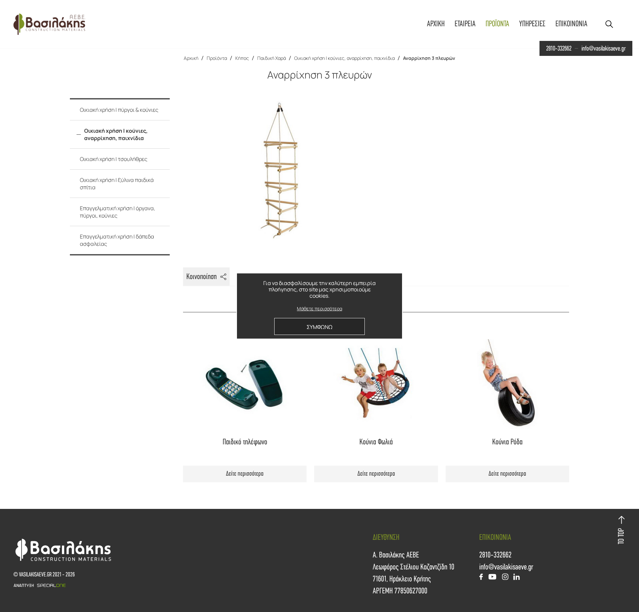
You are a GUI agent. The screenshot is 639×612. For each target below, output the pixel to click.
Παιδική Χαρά (271, 58)
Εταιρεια (465, 24)
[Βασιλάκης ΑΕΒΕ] (49, 24)
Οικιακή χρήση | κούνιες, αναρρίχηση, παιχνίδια (344, 58)
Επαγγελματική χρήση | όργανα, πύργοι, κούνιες (117, 212)
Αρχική (191, 58)
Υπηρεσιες (532, 24)
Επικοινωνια (571, 24)
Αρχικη (436, 24)
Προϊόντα (217, 58)
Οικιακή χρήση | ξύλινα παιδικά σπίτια (116, 183)
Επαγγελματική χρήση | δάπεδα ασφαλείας (117, 240)
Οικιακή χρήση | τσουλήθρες (113, 159)
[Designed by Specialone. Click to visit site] (166, 585)
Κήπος (242, 58)
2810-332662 (558, 49)
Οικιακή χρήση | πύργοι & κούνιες (119, 109)
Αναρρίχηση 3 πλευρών (429, 58)
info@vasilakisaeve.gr (603, 49)
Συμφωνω (319, 327)
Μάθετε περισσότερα (319, 309)
